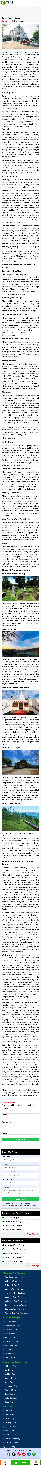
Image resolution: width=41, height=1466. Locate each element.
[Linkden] (29, 1454)
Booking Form (10, 1422)
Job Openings (10, 1446)
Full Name (7, 1157)
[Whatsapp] (34, 1454)
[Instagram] (19, 1454)
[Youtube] (24, 1454)
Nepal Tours (10, 1382)
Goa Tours (9, 1349)
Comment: (6, 1122)
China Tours (9, 1402)
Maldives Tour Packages (13, 1221)
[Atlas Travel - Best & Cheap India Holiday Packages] (7, 3)
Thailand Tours (11, 1390)
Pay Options (10, 1430)
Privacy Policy (10, 1434)
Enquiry (36, 1464)
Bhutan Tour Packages (12, 1225)
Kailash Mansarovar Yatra (15, 1305)
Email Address (8, 1164)
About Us (8, 1410)
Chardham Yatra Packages (15, 1277)
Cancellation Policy (12, 1438)
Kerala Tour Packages (12, 1253)
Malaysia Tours (11, 1398)
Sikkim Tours (10, 1357)
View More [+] (33, 1234)
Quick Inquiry (10, 1426)
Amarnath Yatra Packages (15, 1297)
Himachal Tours (11, 1337)
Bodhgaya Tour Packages (15, 1309)
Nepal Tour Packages (12, 1230)
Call (5, 1464)
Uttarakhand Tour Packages (15, 1245)
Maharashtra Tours (13, 1341)
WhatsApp (22, 1462)
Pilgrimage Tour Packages (15, 1293)
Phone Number (9, 1172)
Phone (4, 1133)
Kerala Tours (10, 1333)
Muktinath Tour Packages (15, 1301)
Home (4, 21)
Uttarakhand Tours (12, 1325)
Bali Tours (9, 1370)
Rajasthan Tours (11, 1345)
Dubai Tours (10, 1394)
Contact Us (9, 1414)
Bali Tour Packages (11, 1217)
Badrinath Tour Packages (15, 1281)
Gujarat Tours (10, 1321)
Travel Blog (9, 1418)
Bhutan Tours (10, 1378)
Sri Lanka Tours (11, 1366)
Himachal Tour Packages (13, 1261)
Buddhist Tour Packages (15, 1289)
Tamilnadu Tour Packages (14, 1249)
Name (4, 1109)
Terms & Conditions (13, 1442)
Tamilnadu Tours (11, 1329)
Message (6, 1187)
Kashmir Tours (11, 1353)
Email (4, 1115)
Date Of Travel (8, 1179)
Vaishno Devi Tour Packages (16, 1313)
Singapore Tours (11, 1386)
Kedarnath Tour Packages (15, 1285)
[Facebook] (8, 1454)
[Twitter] (14, 1454)
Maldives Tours (11, 1374)
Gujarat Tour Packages (12, 1257)
